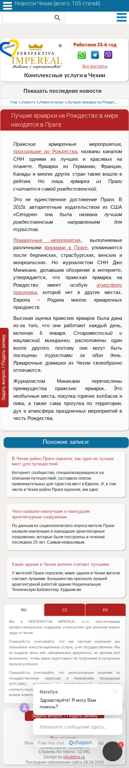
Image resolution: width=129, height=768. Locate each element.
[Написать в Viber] (108, 54)
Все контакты (95, 66)
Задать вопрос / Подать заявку (64, 715)
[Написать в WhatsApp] (82, 54)
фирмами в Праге (65, 247)
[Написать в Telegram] (95, 54)
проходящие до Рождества (45, 151)
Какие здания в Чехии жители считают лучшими (60, 564)
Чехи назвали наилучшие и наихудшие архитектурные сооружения (51, 514)
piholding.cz (74, 757)
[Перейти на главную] (37, 56)
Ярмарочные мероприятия (46, 240)
